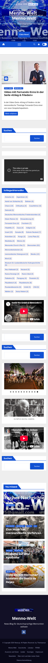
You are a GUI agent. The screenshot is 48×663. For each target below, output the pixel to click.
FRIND (37, 648)
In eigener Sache (17, 508)
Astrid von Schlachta (14, 201)
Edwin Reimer (11, 219)
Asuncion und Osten (12, 652)
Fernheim (26, 223)
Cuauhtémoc (35, 206)
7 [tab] (26, 391)
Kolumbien (10, 236)
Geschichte (10, 526)
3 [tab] (16, 391)
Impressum (39, 652)
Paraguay (22, 278)
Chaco (9, 206)
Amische (9, 197)
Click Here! (24, 34)
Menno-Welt (24, 18)
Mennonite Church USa (15, 245)
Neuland (25, 269)
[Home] (3, 44)
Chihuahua (21, 206)
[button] (34, 44)
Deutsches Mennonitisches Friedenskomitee (22, 214)
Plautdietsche (25, 283)
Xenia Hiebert (22, 291)
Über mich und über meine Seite (28, 656)
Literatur (30, 648)
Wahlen (9, 291)
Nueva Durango (12, 274)
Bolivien (29, 201)
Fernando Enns (12, 223)
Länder (23, 652)
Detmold (9, 210)
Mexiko (35, 254)
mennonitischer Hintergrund (16, 254)
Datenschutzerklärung (24, 660)
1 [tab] (10, 391)
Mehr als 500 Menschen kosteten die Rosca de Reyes (22, 578)
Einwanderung (27, 219)
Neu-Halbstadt (11, 269)
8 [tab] (29, 391)
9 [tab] (32, 391)
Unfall (27, 287)
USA (36, 287)
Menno (21, 241)
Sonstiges (30, 652)
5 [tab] (21, 391)
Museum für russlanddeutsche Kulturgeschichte (22, 264)
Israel (9, 232)
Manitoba (9, 241)
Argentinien (22, 197)
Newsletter (12, 656)
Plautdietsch (11, 283)
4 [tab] (18, 391)
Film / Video (8, 88)
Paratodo (34, 278)
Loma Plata (33, 236)
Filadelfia (9, 228)
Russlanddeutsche (13, 287)
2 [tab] (13, 391)
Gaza (20, 228)
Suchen (8, 130)
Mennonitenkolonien (13, 250)
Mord (8, 258)
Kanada (19, 232)
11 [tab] (37, 391)
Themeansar (41, 643)
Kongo (21, 236)
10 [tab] (34, 391)
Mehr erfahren (11, 114)
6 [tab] (24, 391)
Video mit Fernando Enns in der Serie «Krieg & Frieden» (24, 94)
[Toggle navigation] (19, 44)
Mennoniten (33, 245)
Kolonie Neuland (33, 232)
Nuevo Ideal (27, 274)
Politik (29, 526)
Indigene (30, 228)
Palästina (9, 278)
